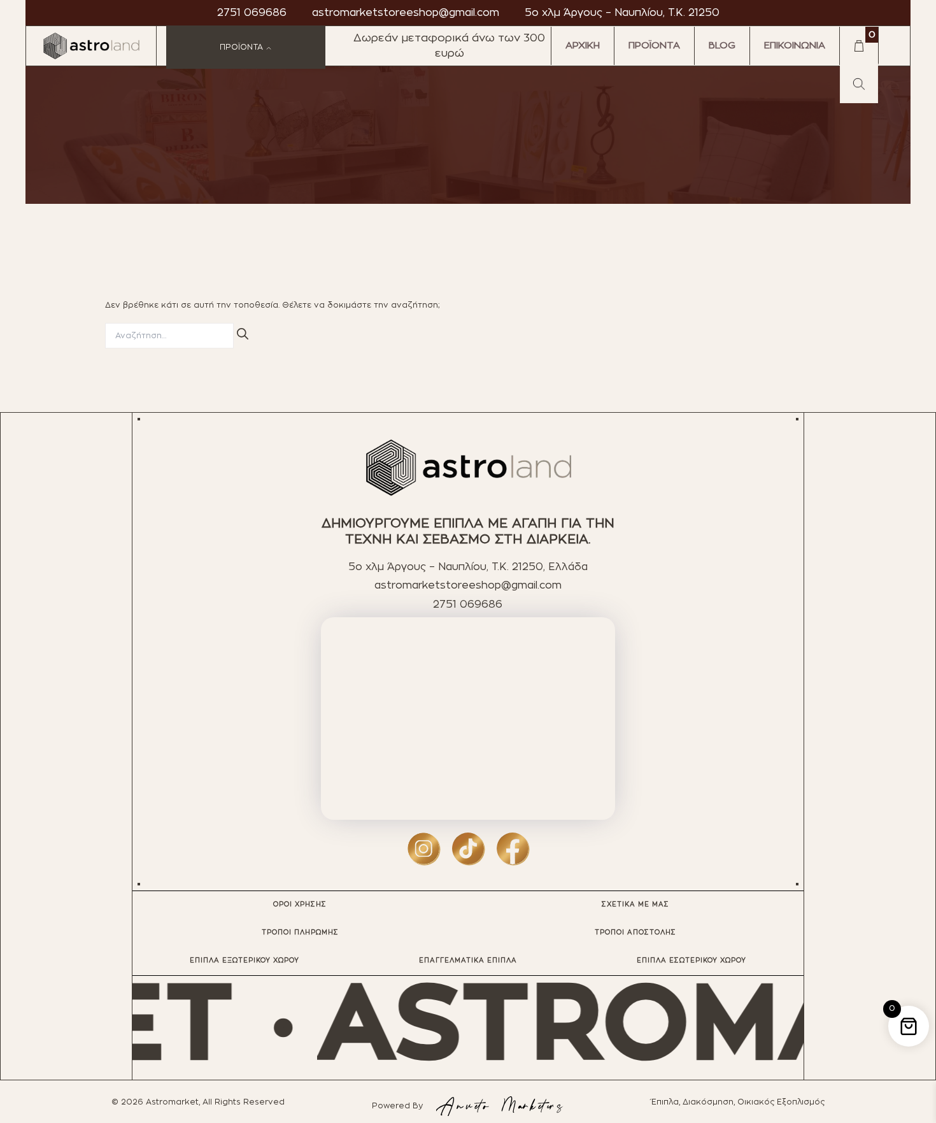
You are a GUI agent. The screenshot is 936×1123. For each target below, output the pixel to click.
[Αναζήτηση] (242, 333)
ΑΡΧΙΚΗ (582, 45)
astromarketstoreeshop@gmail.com (405, 13)
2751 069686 (252, 13)
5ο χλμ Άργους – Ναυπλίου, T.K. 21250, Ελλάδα (468, 567)
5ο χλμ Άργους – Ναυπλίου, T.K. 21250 (622, 13)
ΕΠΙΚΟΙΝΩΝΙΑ (794, 45)
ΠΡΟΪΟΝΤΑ (654, 45)
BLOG (722, 45)
